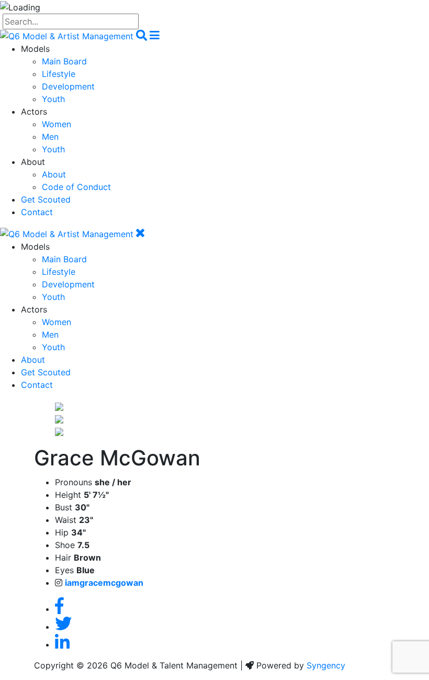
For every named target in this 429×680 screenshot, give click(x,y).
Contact (37, 212)
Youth (53, 99)
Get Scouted (46, 199)
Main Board (64, 61)
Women (56, 124)
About (54, 174)
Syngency (326, 665)
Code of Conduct (76, 187)
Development (68, 86)
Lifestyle (58, 74)
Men (50, 136)
